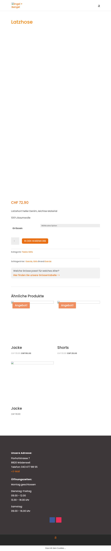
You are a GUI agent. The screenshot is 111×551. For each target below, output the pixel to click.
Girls (35, 261)
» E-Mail (15, 471)
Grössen (17, 228)
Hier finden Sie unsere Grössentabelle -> (36, 275)
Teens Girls (27, 252)
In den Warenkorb (35, 241)
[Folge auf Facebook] (52, 520)
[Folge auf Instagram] (58, 520)
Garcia (28, 261)
